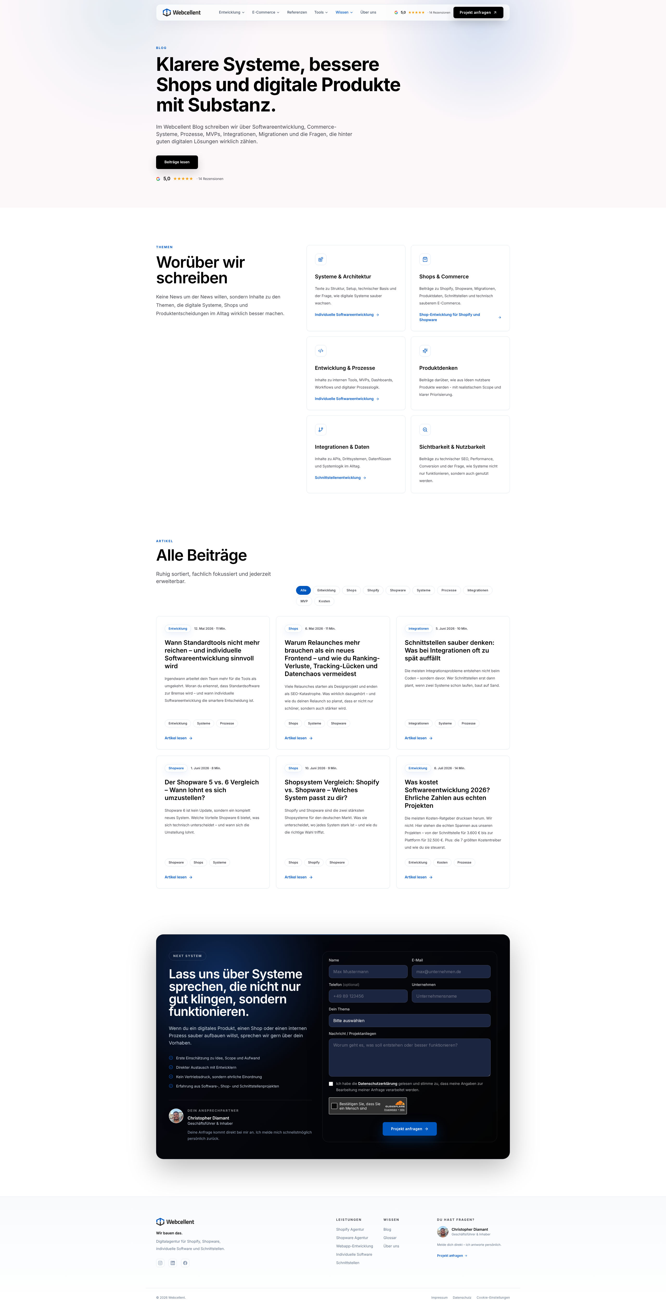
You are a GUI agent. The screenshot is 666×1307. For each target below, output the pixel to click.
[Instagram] (160, 1263)
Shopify (373, 590)
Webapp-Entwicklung (354, 1246)
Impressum (439, 1297)
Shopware (398, 590)
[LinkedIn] (173, 1263)
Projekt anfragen (475, 12)
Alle (303, 590)
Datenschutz (462, 1297)
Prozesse (449, 590)
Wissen (342, 12)
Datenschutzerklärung (378, 1083)
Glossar (389, 1238)
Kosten (324, 601)
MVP (304, 601)
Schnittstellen (347, 1263)
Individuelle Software (354, 1254)
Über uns (368, 12)
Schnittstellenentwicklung (338, 478)
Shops (351, 590)
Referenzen (297, 12)
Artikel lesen (176, 738)
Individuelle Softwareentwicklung (344, 314)
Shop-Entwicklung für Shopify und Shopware (449, 317)
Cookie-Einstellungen (493, 1297)
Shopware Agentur (352, 1238)
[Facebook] (185, 1263)
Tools (319, 12)
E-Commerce (263, 12)
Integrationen (478, 590)
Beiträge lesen (177, 162)
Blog (387, 1229)
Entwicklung (229, 12)
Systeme (424, 590)
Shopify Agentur (350, 1229)
